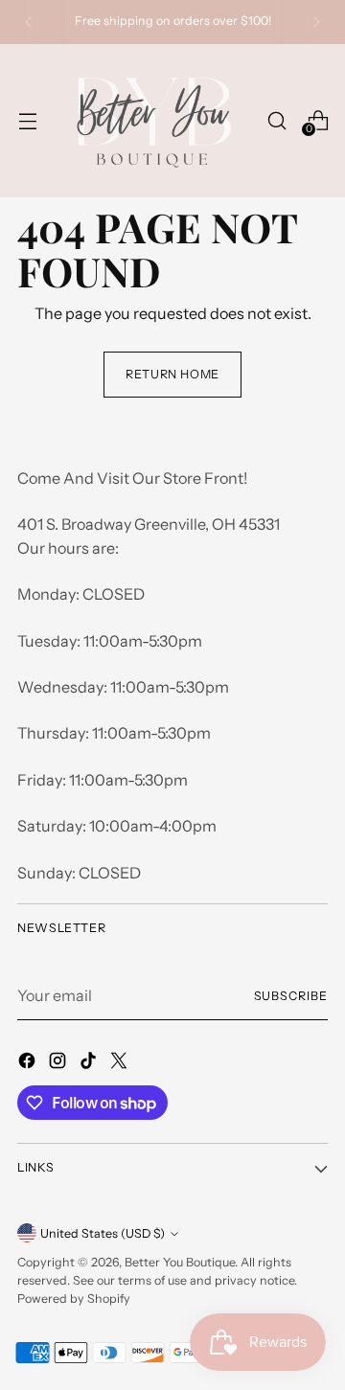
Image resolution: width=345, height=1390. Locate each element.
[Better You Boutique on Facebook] (28, 1063)
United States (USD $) (102, 1233)
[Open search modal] (276, 120)
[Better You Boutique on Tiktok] (90, 1063)
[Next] (316, 22)
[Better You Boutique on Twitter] (120, 1063)
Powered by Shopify (73, 1298)
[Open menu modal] (27, 120)
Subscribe (291, 996)
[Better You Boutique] (152, 121)
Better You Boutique (180, 1262)
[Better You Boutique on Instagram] (59, 1063)
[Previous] (29, 22)
